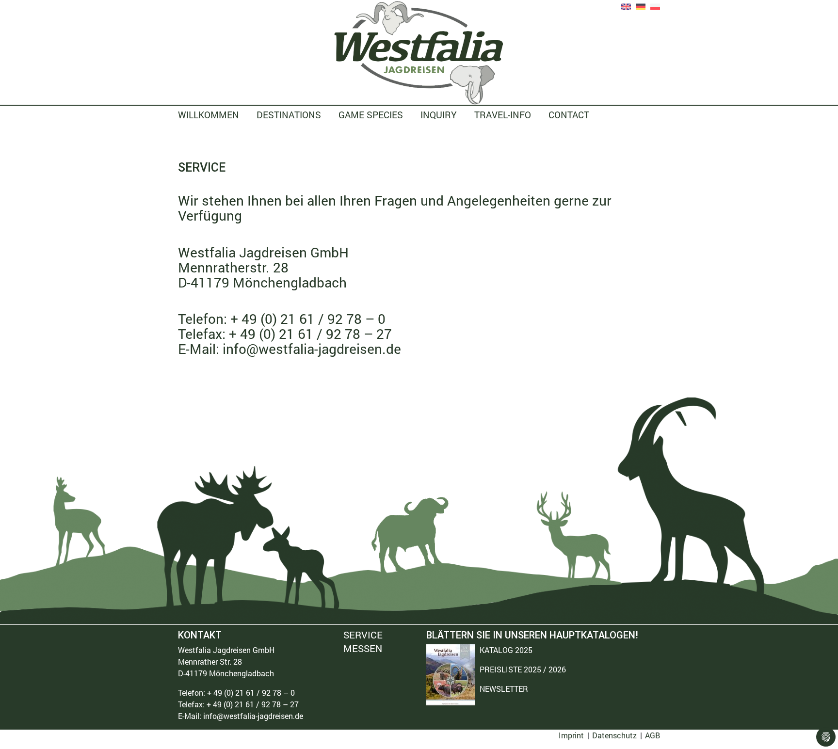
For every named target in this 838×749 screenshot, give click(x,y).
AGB (652, 735)
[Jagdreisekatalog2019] (450, 674)
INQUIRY (438, 115)
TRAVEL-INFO (502, 115)
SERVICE (363, 635)
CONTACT (568, 115)
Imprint (571, 735)
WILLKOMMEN (208, 115)
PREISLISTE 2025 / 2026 (523, 669)
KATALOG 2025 (506, 650)
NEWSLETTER (504, 689)
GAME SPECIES (370, 115)
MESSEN (362, 648)
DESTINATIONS (289, 115)
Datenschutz (614, 735)
